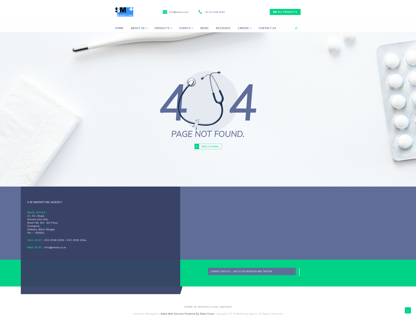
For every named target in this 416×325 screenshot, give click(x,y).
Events (184, 28)
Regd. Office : (37, 212)
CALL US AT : (35, 240)
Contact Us (267, 28)
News (204, 28)
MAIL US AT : (35, 247)
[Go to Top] (408, 310)
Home (119, 28)
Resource (223, 28)
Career (243, 28)
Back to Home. (210, 146)
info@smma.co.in (55, 247)
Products (162, 28)
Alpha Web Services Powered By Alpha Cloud (187, 314)
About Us (138, 28)
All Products (287, 12)
